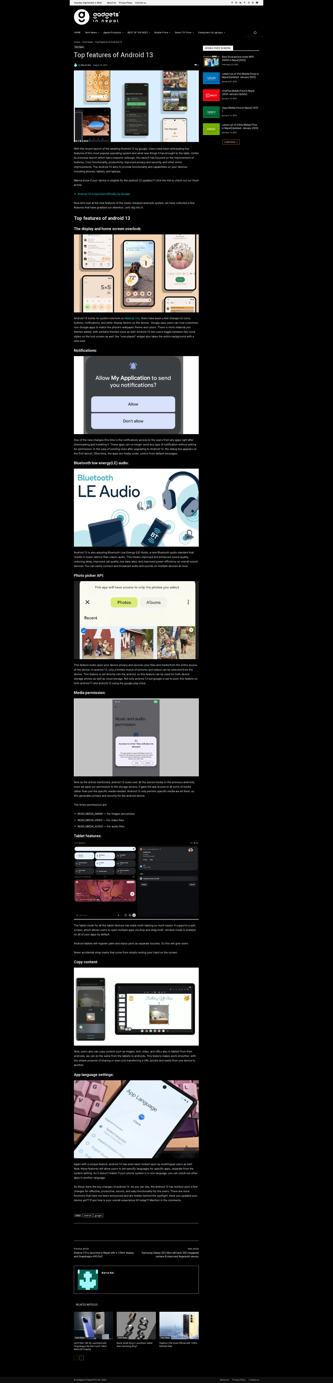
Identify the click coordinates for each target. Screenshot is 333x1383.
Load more (229, 141)
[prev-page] (76, 1358)
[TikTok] (249, 3)
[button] (255, 32)
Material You (132, 318)
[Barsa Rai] (76, 65)
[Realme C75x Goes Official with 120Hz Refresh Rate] (179, 1325)
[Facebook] (232, 3)
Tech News (87, 42)
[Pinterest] (244, 3)
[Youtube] (257, 3)
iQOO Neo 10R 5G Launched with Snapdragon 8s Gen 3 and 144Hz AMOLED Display (90, 1346)
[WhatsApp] (122, 1232)
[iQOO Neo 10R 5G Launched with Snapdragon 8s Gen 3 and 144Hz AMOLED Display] (93, 1325)
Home (77, 42)
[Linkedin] (240, 3)
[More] (131, 1232)
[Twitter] (253, 3)
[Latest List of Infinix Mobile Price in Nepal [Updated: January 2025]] (211, 129)
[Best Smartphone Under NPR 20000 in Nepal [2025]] (211, 61)
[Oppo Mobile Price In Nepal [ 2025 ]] (211, 112)
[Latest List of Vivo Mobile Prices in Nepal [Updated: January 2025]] (211, 78)
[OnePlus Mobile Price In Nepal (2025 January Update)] (211, 95)
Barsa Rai (86, 65)
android (87, 1215)
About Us (224, 1379)
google (98, 1215)
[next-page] (81, 1358)
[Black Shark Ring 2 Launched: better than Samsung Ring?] (136, 1325)
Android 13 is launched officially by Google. (104, 194)
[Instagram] (236, 3)
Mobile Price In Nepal (218, 48)
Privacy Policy (238, 1379)
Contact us (254, 1379)
